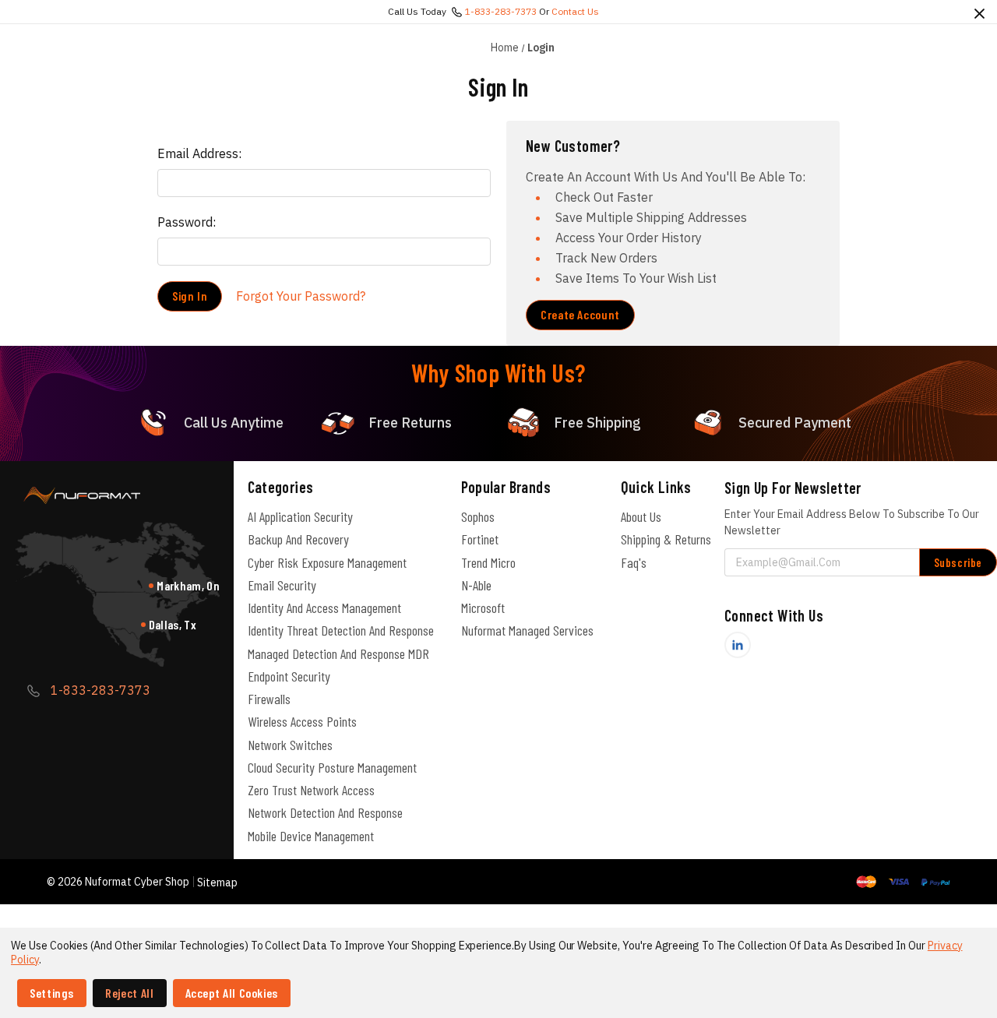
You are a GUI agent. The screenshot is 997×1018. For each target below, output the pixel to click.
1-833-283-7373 (501, 11)
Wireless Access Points (302, 721)
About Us (641, 516)
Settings (52, 992)
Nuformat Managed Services (527, 630)
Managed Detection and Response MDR (338, 653)
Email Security (282, 585)
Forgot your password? (300, 296)
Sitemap (217, 882)
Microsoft (483, 607)
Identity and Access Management (324, 607)
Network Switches (290, 744)
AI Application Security (300, 516)
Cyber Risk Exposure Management (327, 562)
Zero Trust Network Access (311, 789)
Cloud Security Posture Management (332, 767)
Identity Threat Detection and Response (341, 630)
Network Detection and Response (325, 812)
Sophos (478, 516)
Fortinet (479, 539)
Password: (186, 222)
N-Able (476, 585)
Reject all (129, 992)
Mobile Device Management (311, 835)
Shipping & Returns (666, 539)
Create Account (580, 314)
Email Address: (199, 153)
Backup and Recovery (298, 539)
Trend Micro (488, 562)
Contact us (575, 11)
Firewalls (269, 698)
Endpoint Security (289, 676)
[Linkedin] (737, 645)
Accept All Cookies (232, 992)
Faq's (633, 562)
